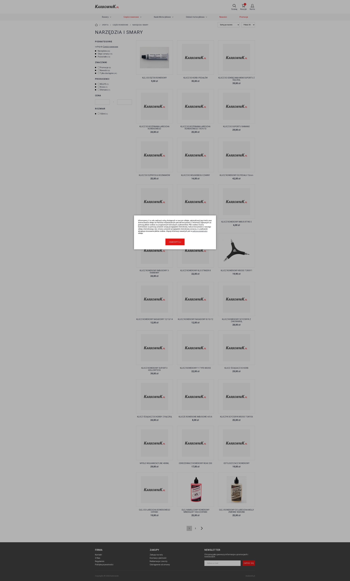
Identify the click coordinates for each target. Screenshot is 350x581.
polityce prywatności (199, 231)
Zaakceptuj (175, 242)
